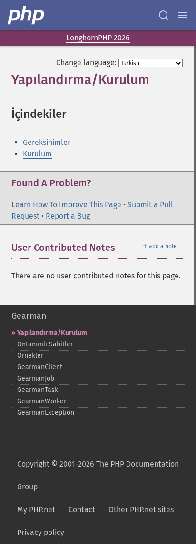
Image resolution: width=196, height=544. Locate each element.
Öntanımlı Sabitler (45, 344)
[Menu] (182, 15)
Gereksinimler (46, 142)
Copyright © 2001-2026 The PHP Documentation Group (98, 475)
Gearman (29, 316)
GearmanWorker (41, 401)
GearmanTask (37, 390)
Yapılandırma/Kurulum (52, 333)
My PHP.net (36, 509)
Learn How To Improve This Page (66, 204)
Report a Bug (68, 215)
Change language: (86, 62)
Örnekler (30, 356)
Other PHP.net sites (141, 509)
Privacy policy (40, 532)
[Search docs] (163, 15)
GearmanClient (39, 367)
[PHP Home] (27, 15)
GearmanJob (35, 378)
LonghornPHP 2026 (98, 37)
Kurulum (37, 153)
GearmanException (45, 413)
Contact (82, 509)
